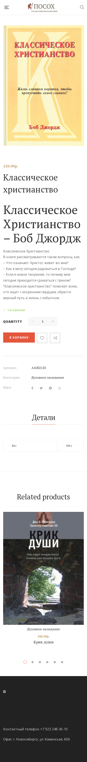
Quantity (12, 321)
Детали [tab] (43, 417)
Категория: (11, 377)
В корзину (19, 337)
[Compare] (55, 338)
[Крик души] (43, 568)
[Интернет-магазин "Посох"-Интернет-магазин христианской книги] (44, 7)
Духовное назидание (47, 377)
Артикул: (10, 368)
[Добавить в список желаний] (42, 338)
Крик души (44, 641)
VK (4, 691)
